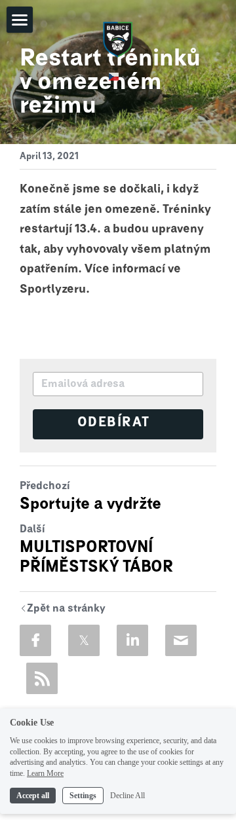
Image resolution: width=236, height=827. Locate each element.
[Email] (181, 640)
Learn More (45, 773)
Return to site (63, 610)
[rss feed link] (42, 678)
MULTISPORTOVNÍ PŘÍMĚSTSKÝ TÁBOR (96, 557)
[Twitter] (84, 640)
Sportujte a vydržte (90, 504)
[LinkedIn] (132, 640)
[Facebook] (35, 640)
